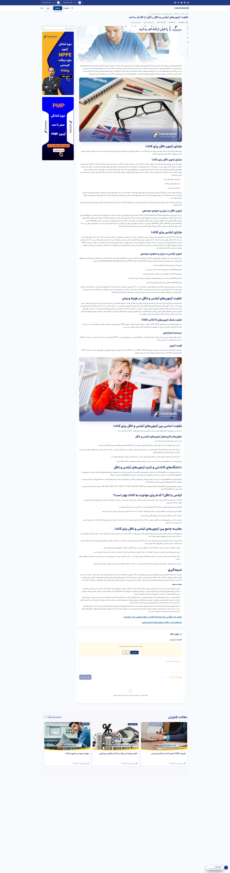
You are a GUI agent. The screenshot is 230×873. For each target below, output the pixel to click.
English (66, 8)
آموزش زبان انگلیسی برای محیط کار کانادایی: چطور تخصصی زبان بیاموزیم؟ (153, 617)
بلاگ (183, 13)
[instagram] (188, 2)
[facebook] (175, 2)
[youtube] (181, 2)
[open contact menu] (226, 867)
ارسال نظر (84, 677)
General (177, 13)
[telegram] (178, 2)
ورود (47, 8)
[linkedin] (184, 2)
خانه (187, 13)
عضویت (57, 8)
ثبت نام (134, 652)
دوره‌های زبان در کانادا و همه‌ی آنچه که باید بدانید (162, 622)
